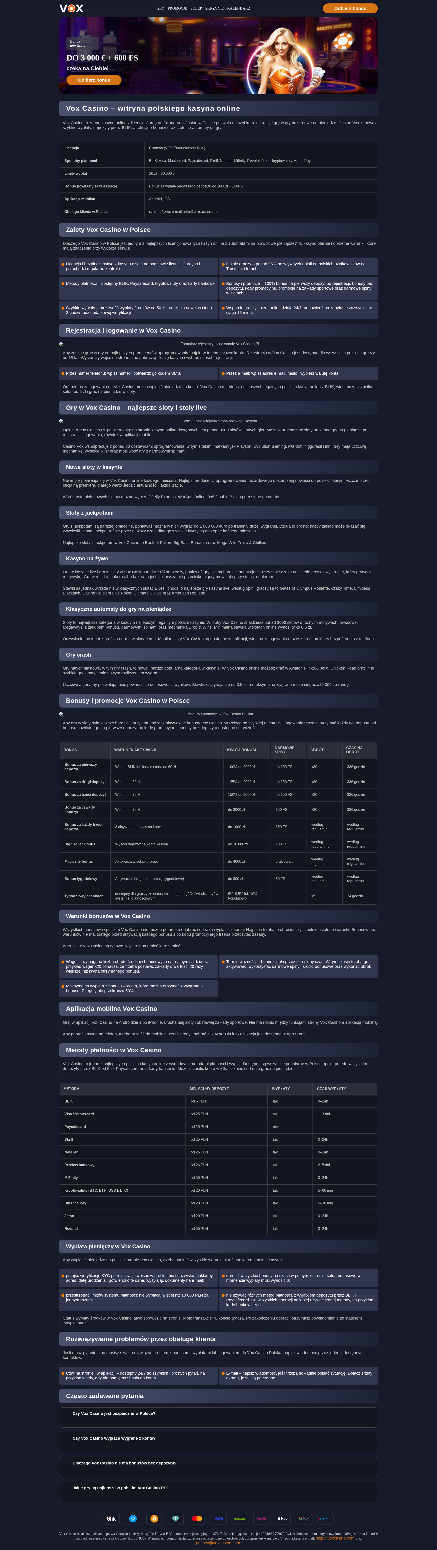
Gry (160, 8)
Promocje (177, 8)
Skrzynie (214, 8)
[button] (429, 1523)
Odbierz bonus (350, 8)
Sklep (196, 8)
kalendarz (238, 8)
